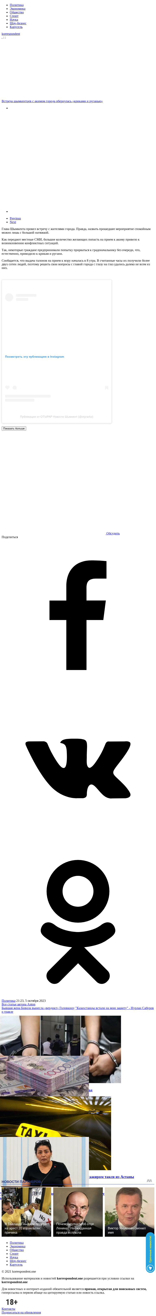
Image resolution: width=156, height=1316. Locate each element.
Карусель (16, 27)
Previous (15, 218)
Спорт (14, 16)
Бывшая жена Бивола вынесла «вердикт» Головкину (38, 1008)
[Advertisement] (78, 69)
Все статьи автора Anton (18, 1004)
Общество (17, 12)
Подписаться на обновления (21, 1312)
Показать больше (14, 428)
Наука (14, 19)
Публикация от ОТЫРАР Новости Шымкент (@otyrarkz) (56, 416)
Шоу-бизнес (18, 23)
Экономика (17, 8)
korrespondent (11, 33)
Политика (17, 5)
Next (13, 222)
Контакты (8, 1309)
